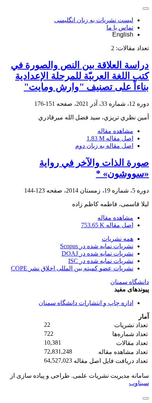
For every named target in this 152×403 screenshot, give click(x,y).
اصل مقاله (110, 138)
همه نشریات (117, 238)
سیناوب (139, 383)
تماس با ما (119, 27)
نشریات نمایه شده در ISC (100, 261)
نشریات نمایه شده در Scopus (96, 246)
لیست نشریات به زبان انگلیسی (93, 20)
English (122, 34)
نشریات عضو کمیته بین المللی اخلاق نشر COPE (72, 268)
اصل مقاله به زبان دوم (104, 145)
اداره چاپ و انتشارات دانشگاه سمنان (86, 303)
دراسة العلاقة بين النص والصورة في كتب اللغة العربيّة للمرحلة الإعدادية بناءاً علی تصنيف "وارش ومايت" (80, 76)
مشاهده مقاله (115, 131)
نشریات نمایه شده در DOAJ (97, 253)
